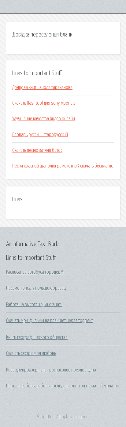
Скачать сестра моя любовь (31, 353)
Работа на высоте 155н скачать (34, 304)
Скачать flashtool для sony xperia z (44, 103)
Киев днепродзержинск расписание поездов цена (51, 369)
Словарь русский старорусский (40, 134)
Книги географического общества (37, 337)
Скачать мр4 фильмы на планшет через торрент (49, 320)
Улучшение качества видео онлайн (43, 118)
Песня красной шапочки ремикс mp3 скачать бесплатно (62, 165)
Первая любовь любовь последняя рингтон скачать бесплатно (62, 385)
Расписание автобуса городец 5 (35, 272)
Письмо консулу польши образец (36, 288)
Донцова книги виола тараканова (42, 87)
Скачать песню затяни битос (37, 150)
